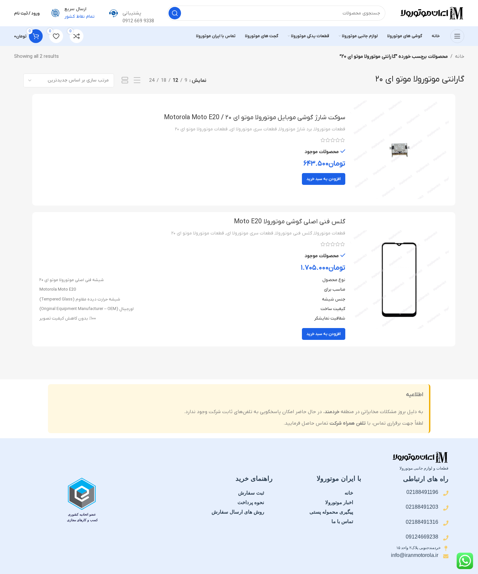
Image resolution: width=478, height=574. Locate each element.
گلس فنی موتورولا (294, 233)
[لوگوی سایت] (431, 13)
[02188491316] (445, 523)
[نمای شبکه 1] (125, 80)
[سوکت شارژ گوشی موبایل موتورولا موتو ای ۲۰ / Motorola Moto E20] (399, 149)
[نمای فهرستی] (137, 80)
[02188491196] (445, 493)
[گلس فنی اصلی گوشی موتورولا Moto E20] (399, 279)
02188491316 (422, 522)
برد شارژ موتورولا (295, 129)
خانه (459, 56)
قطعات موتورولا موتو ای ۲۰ (201, 129)
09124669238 (422, 537)
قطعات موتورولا (329, 129)
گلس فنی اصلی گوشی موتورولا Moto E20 (289, 221)
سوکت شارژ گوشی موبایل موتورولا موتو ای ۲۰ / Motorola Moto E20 (254, 117)
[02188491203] (445, 508)
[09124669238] (445, 538)
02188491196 (422, 492)
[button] (323, 179)
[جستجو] (175, 13)
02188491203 (422, 507)
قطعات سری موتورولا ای (253, 129)
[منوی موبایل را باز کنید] (457, 36)
